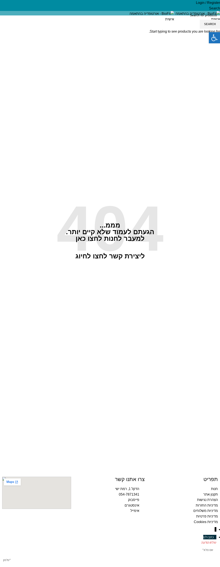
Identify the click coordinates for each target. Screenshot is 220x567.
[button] (214, 37)
